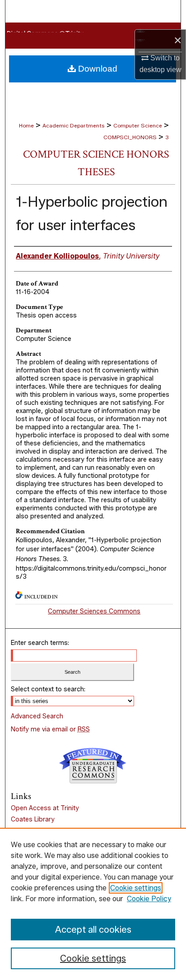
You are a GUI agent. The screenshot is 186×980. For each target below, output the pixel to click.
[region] (93, 904)
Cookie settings (135, 888)
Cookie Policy (149, 898)
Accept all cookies (93, 929)
